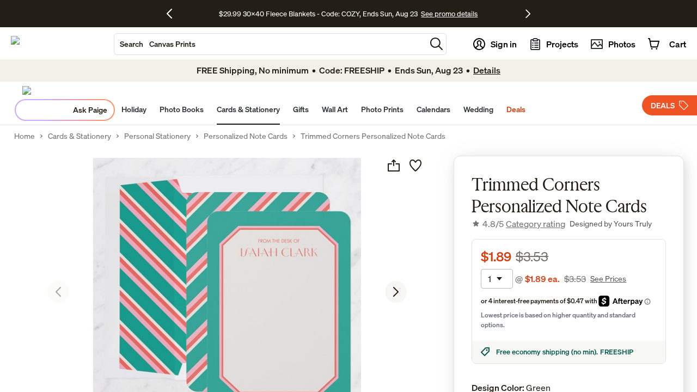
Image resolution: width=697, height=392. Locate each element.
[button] (436, 43)
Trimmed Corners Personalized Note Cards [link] (373, 136)
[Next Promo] (527, 13)
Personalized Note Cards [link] (246, 136)
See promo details (449, 14)
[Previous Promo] (173, 14)
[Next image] (396, 292)
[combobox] (270, 44)
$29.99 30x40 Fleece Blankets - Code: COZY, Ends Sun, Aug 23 (320, 14)
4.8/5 (523, 224)
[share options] (393, 165)
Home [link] (24, 136)
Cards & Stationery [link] (79, 136)
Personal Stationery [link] (157, 136)
